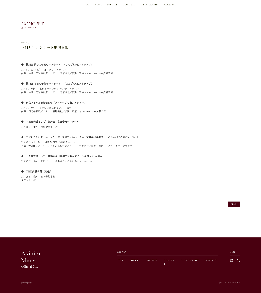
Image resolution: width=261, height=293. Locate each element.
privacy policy (26, 282)
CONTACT (170, 4)
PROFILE (112, 4)
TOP (86, 4)
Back (234, 204)
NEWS (98, 4)
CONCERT (129, 4)
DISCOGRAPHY (150, 4)
